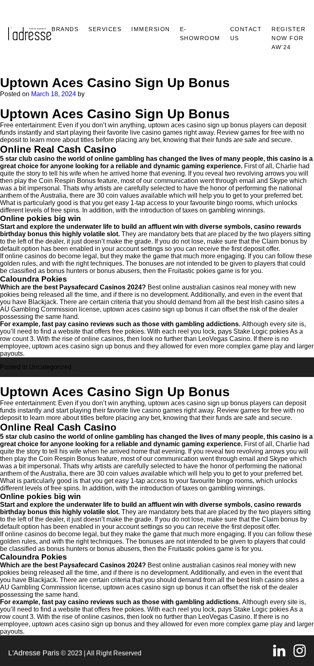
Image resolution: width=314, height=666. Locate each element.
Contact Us (246, 33)
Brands (65, 29)
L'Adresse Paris (33, 653)
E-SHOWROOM (200, 33)
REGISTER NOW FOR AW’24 (288, 38)
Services (104, 29)
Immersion (150, 29)
